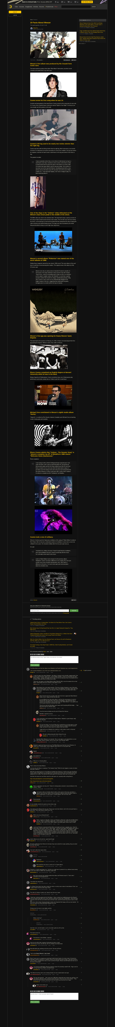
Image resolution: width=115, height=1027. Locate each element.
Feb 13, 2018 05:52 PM (43, 762)
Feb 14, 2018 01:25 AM (46, 950)
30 (39, 757)
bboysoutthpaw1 (33, 955)
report (48, 672)
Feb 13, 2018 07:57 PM (47, 796)
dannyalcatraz (36, 788)
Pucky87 (32, 672)
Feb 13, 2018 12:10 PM (45, 684)
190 (41, 721)
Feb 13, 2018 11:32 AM (41, 811)
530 (39, 894)
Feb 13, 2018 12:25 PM (47, 721)
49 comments (39, 60)
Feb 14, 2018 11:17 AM (45, 981)
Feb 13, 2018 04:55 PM (45, 878)
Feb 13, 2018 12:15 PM (47, 692)
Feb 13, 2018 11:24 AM (45, 919)
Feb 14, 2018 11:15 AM (45, 969)
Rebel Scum (35, 878)
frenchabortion (33, 950)
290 (34, 672)
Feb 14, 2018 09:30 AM (42, 963)
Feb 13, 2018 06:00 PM (41, 929)
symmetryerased (39, 861)
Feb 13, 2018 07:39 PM (48, 788)
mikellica (35, 762)
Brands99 (32, 909)
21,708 (39, 950)
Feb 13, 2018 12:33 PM (51, 731)
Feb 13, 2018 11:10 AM (41, 840)
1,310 (40, 851)
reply (51, 672)
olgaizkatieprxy (39, 866)
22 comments (43, 636)
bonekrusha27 (33, 894)
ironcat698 (32, 929)
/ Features (35, 19)
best (44, 651)
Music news (87, 41)
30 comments (42, 625)
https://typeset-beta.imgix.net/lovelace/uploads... (41, 781)
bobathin (35, 919)
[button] (81, 669)
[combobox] (54, 659)
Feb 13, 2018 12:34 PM (45, 816)
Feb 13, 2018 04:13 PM (42, 846)
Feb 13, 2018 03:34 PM (45, 757)
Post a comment (35, 665)
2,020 (38, 684)
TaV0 (31, 782)
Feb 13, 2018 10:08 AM (42, 856)
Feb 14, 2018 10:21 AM (46, 974)
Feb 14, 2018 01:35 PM (52, 986)
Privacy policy (66, 613)
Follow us (67, 60)
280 (39, 878)
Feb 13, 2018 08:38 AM (46, 851)
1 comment (91, 33)
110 (37, 805)
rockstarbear (32, 904)
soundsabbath (36, 752)
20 (35, 963)
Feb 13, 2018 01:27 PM (43, 805)
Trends (37, 647)
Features (87, 27)
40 (36, 889)
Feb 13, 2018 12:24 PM (51, 708)
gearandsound (33, 889)
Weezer (35, 600)
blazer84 (41, 715)
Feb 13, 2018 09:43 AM (40, 672)
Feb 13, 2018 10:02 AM (42, 914)
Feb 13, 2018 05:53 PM (41, 782)
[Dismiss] (105, 2)
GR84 (34, 684)
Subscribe (74, 610)
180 (40, 974)
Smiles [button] (38, 654)
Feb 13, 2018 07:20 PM (42, 945)
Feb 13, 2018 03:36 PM (52, 715)
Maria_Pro (35, 28)
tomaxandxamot (36, 800)
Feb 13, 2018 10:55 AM (49, 752)
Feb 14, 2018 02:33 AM (45, 955)
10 (37, 762)
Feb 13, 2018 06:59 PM (50, 861)
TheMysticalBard (39, 741)
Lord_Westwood (33, 974)
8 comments (92, 27)
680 (36, 945)
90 (39, 955)
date (51, 651)
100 (35, 840)
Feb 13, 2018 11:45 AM (43, 883)
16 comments (93, 41)
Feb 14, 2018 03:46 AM (45, 894)
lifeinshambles (33, 872)
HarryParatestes (33, 805)
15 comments (43, 631)
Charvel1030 (32, 963)
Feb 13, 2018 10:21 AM (43, 872)
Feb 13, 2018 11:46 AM (49, 866)
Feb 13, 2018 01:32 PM (48, 924)
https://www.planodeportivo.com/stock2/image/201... (42, 778)
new (48, 651)
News (31, 19)
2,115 (34, 782)
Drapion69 (32, 840)
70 (43, 861)
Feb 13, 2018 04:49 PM (43, 889)
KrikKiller (38, 721)
